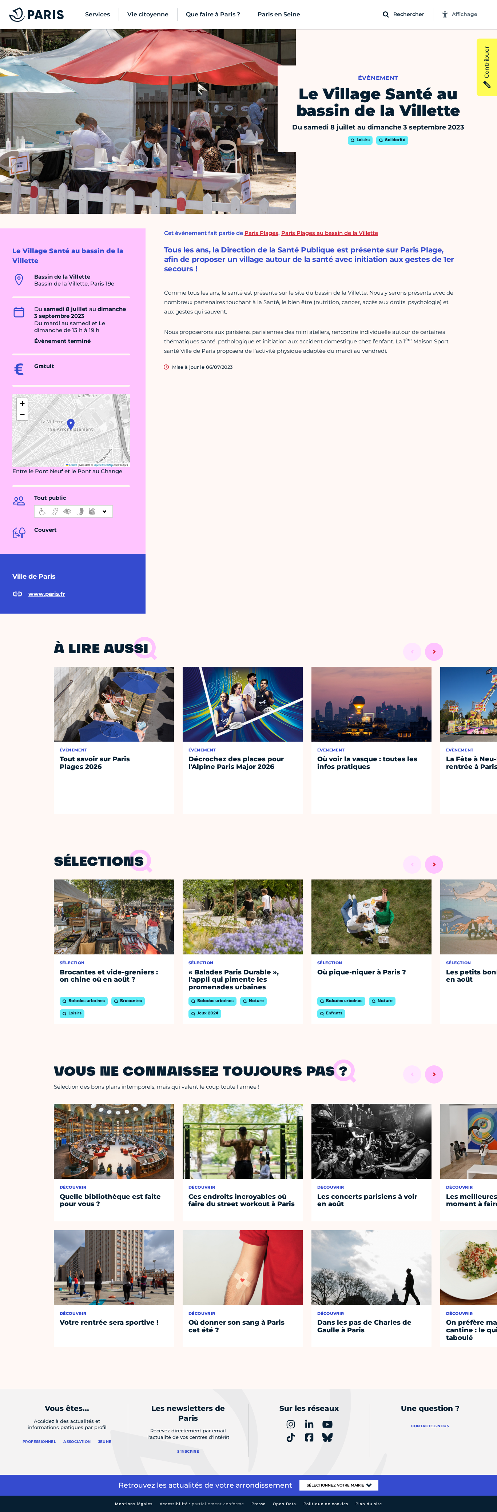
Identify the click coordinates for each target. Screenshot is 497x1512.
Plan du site (368, 1503)
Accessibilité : (202, 1503)
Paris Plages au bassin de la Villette (329, 233)
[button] (71, 424)
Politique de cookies (325, 1503)
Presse (258, 1503)
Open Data (284, 1503)
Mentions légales (133, 1503)
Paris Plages (261, 233)
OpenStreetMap (103, 465)
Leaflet (72, 465)
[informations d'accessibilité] (73, 511)
